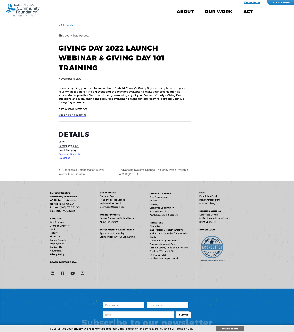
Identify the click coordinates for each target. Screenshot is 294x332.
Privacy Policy (57, 254)
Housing (154, 204)
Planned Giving (207, 203)
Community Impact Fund (163, 244)
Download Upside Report (113, 207)
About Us (56, 218)
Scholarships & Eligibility (117, 229)
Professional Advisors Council (214, 218)
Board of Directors (60, 226)
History (54, 233)
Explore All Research (110, 203)
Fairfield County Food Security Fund (169, 247)
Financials (55, 236)
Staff (52, 229)
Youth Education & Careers (164, 215)
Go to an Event (108, 196)
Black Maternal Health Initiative (166, 230)
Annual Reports (58, 240)
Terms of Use (183, 328)
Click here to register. (72, 114)
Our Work (218, 11)
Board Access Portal (63, 262)
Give (202, 192)
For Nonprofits (110, 214)
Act (248, 11)
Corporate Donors (208, 214)
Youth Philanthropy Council (164, 258)
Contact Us (56, 247)
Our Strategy (57, 222)
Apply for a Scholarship (112, 233)
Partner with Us (210, 211)
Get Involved (108, 192)
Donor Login (252, 2)
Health (153, 200)
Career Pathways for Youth (164, 240)
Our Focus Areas (160, 193)
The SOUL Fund (158, 255)
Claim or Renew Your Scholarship (117, 237)
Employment (57, 243)
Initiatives (156, 222)
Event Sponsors (207, 222)
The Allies (155, 226)
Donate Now (281, 2)
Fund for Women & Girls (162, 251)
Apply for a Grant (109, 222)
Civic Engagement (159, 197)
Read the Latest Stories (112, 200)
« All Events (66, 25)
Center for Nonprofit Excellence (69, 156)
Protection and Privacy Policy (144, 328)
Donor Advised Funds (210, 200)
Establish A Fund (208, 196)
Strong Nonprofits (159, 211)
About (185, 11)
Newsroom (56, 250)
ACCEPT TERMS (230, 328)
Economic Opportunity (162, 208)
